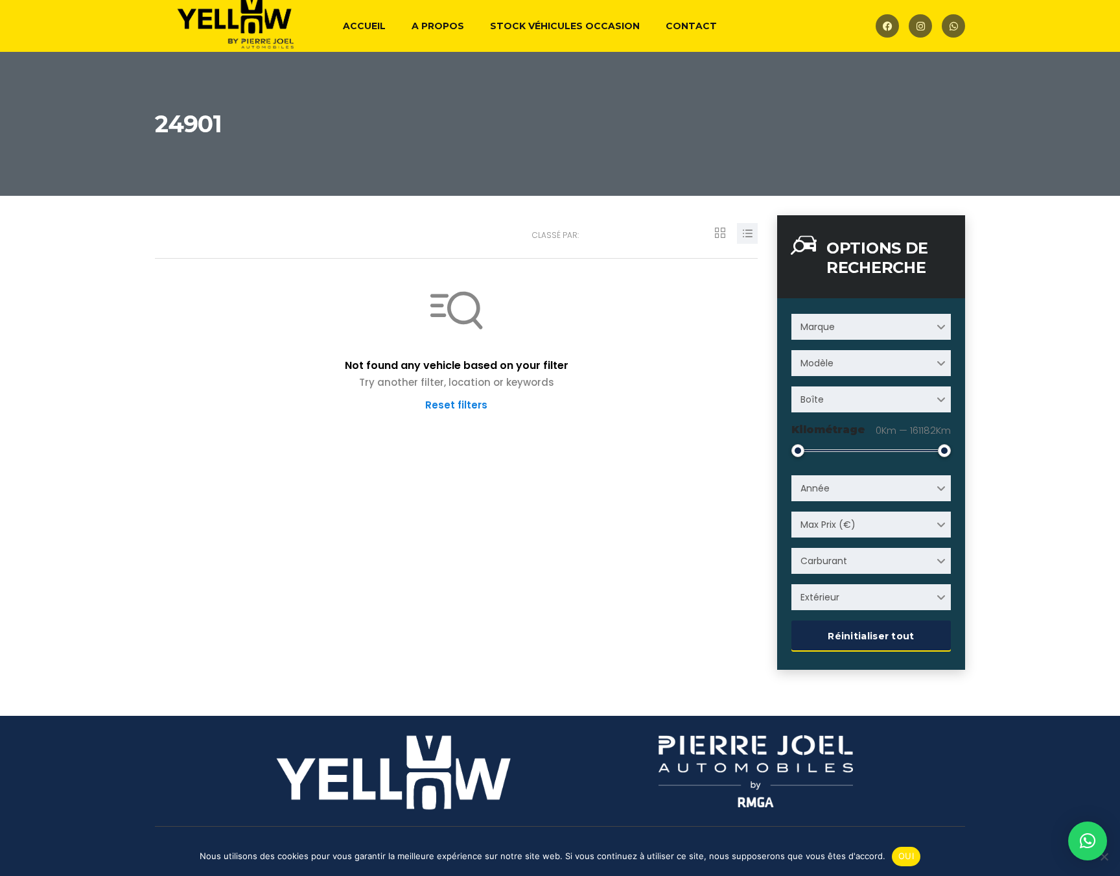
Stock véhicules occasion (565, 26)
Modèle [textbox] (817, 363)
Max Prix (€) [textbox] (828, 524)
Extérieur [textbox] (819, 597)
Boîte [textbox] (812, 399)
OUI (906, 856)
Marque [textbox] (817, 326)
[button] (1087, 841)
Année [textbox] (815, 488)
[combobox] (871, 327)
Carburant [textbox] (823, 560)
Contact (691, 26)
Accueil (364, 26)
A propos (438, 26)
